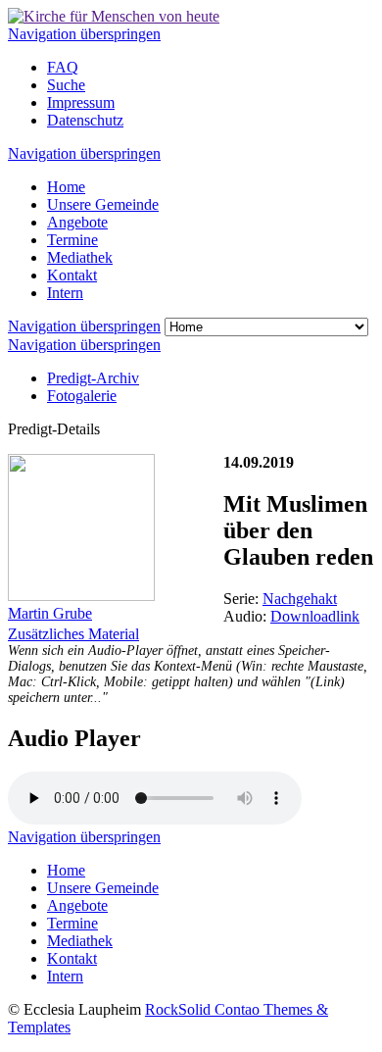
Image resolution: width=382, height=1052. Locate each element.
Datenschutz (85, 120)
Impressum (81, 102)
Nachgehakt (300, 598)
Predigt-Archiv (93, 378)
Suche (66, 84)
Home (66, 186)
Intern (65, 292)
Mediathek (80, 257)
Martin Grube (50, 613)
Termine (72, 239)
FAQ (62, 67)
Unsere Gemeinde (103, 204)
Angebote (77, 222)
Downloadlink (314, 616)
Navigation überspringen (84, 33)
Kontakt (72, 275)
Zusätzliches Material (73, 634)
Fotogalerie (82, 395)
